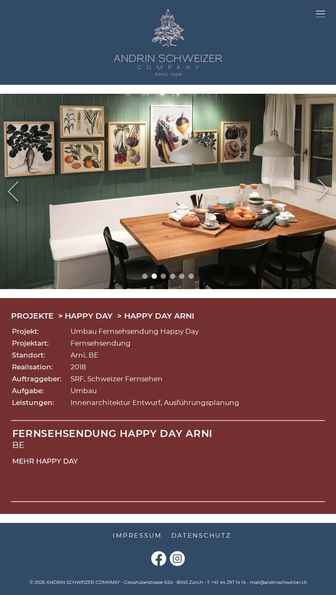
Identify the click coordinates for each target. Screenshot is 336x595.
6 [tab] (191, 276)
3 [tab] (163, 276)
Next (323, 191)
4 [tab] (172, 276)
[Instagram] (177, 558)
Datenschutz (201, 535)
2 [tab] (154, 276)
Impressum (137, 535)
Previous (13, 191)
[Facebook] (158, 558)
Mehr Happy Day (45, 461)
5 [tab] (181, 276)
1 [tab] (145, 276)
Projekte (32, 316)
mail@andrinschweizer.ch (278, 582)
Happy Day (89, 316)
